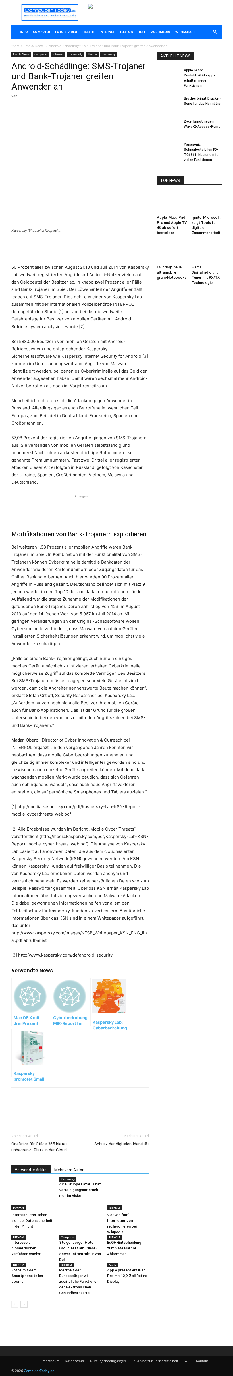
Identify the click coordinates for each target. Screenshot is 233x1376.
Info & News (33, 46)
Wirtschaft (185, 32)
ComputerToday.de (39, 1370)
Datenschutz (75, 1360)
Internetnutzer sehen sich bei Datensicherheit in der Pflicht (32, 1220)
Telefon (126, 32)
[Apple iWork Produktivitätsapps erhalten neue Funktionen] (168, 76)
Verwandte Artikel (31, 1170)
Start (15, 46)
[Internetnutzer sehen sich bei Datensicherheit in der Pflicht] (32, 1196)
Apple (113, 1265)
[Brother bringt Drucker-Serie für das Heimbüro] (168, 104)
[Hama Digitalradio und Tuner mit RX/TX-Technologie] (207, 252)
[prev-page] (14, 1304)
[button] (215, 32)
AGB (187, 1360)
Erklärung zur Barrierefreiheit (154, 1360)
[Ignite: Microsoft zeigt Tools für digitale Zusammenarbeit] (207, 202)
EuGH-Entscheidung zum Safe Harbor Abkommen (124, 1248)
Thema (92, 54)
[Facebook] (51, 118)
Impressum (50, 1360)
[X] (64, 118)
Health (88, 32)
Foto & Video (66, 32)
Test (141, 32)
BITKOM (114, 1208)
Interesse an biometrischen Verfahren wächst (26, 1248)
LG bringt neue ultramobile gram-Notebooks (171, 272)
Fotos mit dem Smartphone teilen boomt (27, 1276)
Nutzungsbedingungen (108, 1360)
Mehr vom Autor (69, 1170)
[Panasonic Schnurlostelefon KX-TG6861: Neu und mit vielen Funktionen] (168, 150)
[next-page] (24, 1304)
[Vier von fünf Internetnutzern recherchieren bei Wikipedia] (128, 1196)
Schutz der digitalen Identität (121, 1144)
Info (24, 32)
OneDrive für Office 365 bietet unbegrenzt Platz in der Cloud (39, 1146)
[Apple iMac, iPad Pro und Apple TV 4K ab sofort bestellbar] (172, 202)
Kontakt (202, 1360)
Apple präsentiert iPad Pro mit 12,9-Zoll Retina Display (127, 1276)
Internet (107, 32)
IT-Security (75, 54)
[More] (78, 118)
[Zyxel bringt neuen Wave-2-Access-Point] (168, 127)
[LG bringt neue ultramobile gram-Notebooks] (172, 252)
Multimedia (160, 32)
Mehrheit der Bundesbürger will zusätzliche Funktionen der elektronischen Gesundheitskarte (78, 1281)
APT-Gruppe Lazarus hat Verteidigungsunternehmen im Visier (80, 1190)
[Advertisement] (80, 249)
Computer (41, 32)
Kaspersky (108, 54)
